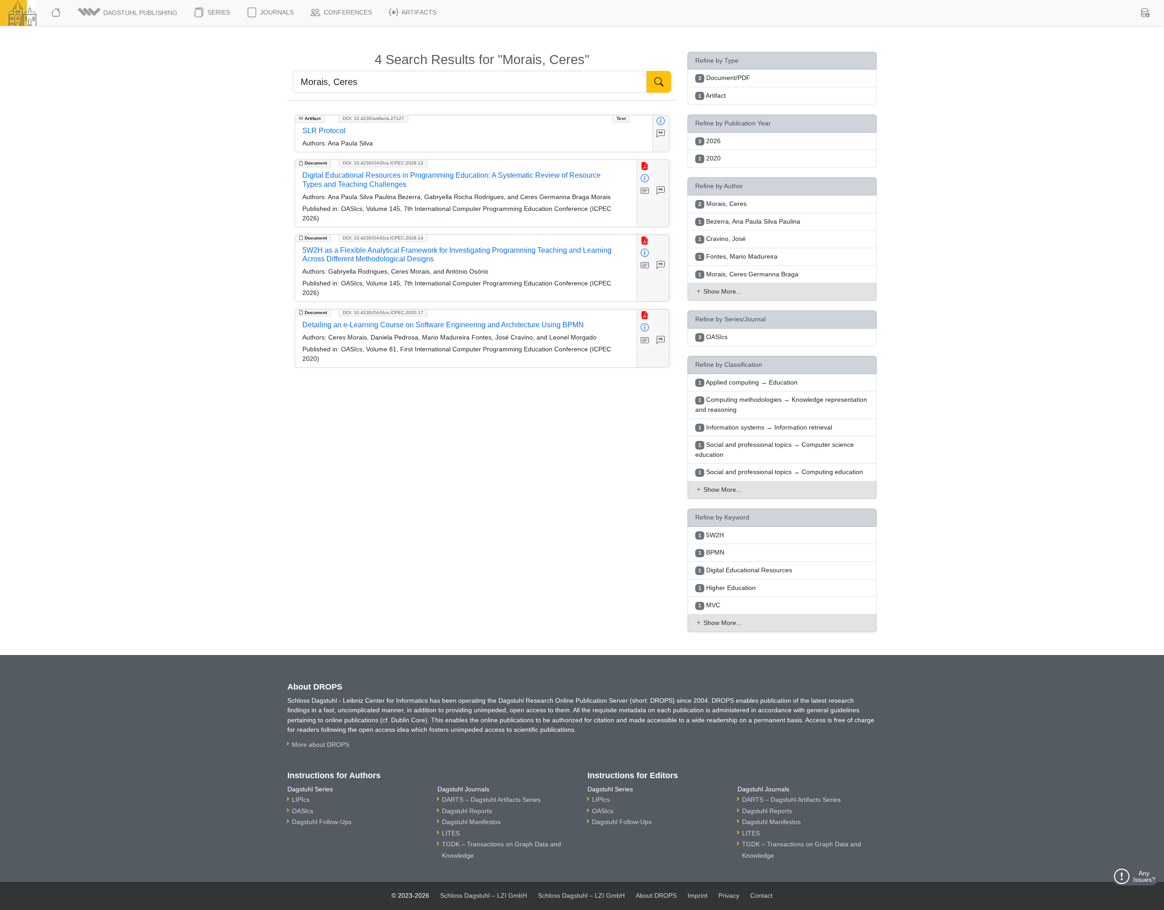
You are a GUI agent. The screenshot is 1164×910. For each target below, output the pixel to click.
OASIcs (302, 811)
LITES (451, 833)
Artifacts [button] (418, 12)
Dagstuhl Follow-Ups (321, 821)
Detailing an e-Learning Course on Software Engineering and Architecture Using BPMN (443, 325)
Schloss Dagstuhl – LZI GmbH (483, 895)
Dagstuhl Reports (467, 811)
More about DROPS (320, 744)
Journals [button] (276, 12)
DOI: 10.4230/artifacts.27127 (373, 118)
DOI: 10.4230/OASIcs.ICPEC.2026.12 (383, 162)
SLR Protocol (324, 131)
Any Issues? (1144, 876)
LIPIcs (301, 799)
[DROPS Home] (57, 12)
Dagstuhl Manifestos (471, 821)
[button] (128, 12)
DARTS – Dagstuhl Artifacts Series (491, 799)
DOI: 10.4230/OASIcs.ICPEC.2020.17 (383, 312)
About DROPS (656, 895)
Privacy (728, 895)
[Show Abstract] (645, 191)
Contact (761, 895)
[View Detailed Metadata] (661, 121)
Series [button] (218, 12)
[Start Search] (659, 82)
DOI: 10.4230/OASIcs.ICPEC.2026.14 (383, 237)
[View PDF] (645, 166)
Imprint (697, 895)
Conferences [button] (347, 12)
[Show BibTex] (661, 134)
